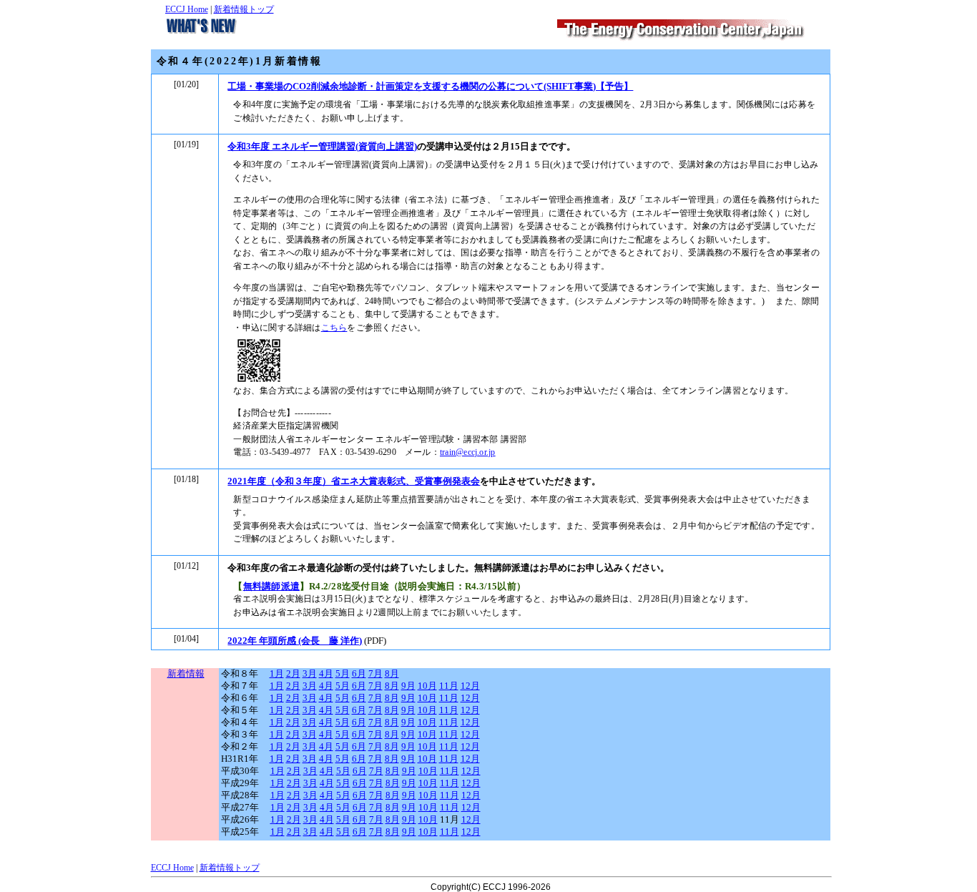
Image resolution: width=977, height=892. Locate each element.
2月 (293, 674)
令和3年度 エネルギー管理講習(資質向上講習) (322, 146)
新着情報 (186, 674)
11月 (448, 686)
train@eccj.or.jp (468, 452)
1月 (277, 674)
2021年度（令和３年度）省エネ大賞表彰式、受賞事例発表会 (353, 481)
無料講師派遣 (271, 586)
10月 (427, 686)
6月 (359, 674)
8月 (392, 674)
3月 (310, 674)
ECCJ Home (186, 9)
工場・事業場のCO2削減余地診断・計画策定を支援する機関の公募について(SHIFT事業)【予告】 (430, 86)
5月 (342, 674)
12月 (470, 686)
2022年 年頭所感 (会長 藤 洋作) (294, 640)
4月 (326, 674)
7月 (375, 674)
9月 (408, 686)
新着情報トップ (244, 9)
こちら (334, 328)
